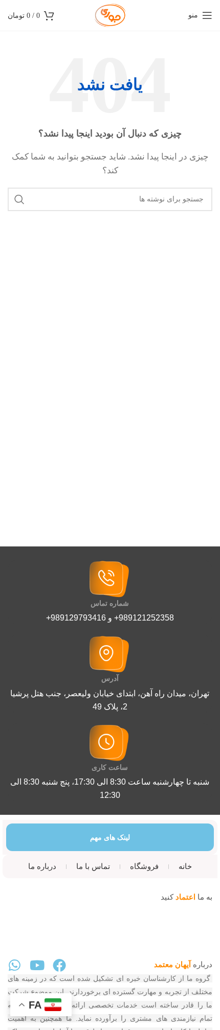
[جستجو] (19, 199)
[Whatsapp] (14, 965)
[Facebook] (59, 965)
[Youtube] (36, 965)
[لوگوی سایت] (110, 14)
